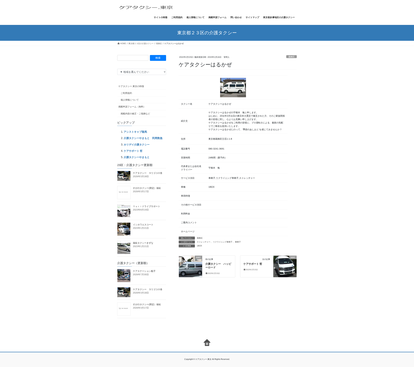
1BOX (199, 246)
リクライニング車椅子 (222, 242)
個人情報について (130, 100)
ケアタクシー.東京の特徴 (131, 86)
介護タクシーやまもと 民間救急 (143, 138)
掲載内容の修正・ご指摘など (135, 113)
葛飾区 (291, 57)
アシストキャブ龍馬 (135, 131)
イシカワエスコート (143, 224)
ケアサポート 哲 (252, 263)
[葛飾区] (190, 264)
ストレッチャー (203, 242)
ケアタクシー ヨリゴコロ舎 (147, 173)
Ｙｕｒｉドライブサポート (146, 206)
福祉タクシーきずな (143, 243)
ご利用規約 (126, 93)
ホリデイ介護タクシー (137, 144)
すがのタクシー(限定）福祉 (147, 188)
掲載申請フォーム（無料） (132, 106)
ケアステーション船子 (144, 271)
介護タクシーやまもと (137, 157)
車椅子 (238, 242)
